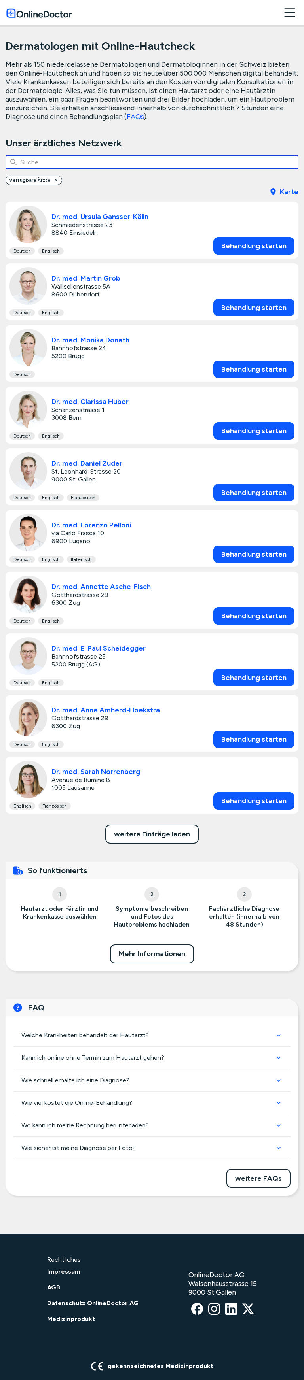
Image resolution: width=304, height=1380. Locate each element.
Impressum (63, 1271)
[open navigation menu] (290, 13)
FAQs (135, 116)
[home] (39, 13)
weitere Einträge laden (152, 834)
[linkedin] (231, 1309)
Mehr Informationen (152, 954)
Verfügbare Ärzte (30, 180)
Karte (289, 191)
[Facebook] (197, 1309)
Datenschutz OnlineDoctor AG (93, 1303)
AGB (53, 1287)
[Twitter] (248, 1309)
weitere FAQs (258, 1178)
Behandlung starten (254, 246)
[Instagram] (214, 1309)
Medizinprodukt (71, 1319)
